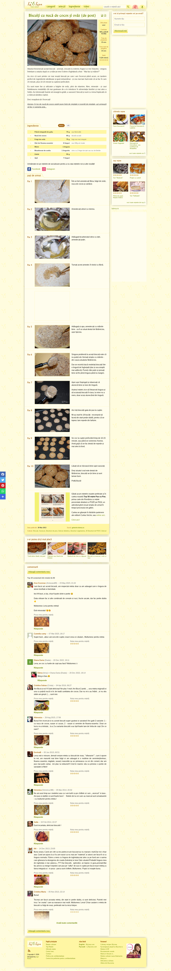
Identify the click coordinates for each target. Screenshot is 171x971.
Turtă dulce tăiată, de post (36, 556)
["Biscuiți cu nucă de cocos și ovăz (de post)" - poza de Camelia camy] (41, 648)
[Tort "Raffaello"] (137, 187)
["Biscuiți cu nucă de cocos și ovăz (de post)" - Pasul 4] (52, 275)
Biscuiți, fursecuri (39, 531)
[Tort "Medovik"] (120, 169)
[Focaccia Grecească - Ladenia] (137, 119)
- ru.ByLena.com (88, 947)
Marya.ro (103, 958)
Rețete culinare (51, 944)
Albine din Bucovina (107, 963)
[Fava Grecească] (120, 119)
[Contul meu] (142, 6)
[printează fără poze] (105, 15)
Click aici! (76, 520)
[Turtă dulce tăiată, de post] (37, 548)
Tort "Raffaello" (135, 196)
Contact (48, 954)
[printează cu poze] (102, 15)
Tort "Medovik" (118, 178)
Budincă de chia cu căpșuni (77, 556)
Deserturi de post (51, 531)
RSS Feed (29, 950)
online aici (100, 515)
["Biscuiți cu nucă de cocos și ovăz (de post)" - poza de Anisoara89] (41, 622)
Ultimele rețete (51, 949)
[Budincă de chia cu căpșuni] (77, 548)
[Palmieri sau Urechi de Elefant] (57, 548)
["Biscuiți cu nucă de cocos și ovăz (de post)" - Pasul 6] (52, 364)
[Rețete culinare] (34, 944)
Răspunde (38, 629)
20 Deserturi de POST (93, 531)
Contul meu (50, 951)
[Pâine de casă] (120, 187)
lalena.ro (115, 209)
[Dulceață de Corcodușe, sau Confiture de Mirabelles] (137, 137)
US (68, 125)
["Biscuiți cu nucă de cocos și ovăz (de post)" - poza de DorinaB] (41, 778)
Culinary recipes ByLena (109, 944)
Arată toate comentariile (66, 923)
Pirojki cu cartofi (135, 178)
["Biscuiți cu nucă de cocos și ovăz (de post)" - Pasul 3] (52, 247)
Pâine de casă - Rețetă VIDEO (118, 196)
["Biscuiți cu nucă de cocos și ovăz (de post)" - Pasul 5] (52, 336)
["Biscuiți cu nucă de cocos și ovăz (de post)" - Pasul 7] (52, 392)
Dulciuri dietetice (64, 531)
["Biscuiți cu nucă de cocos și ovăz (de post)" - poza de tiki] (41, 880)
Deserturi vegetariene (77, 531)
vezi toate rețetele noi (136, 153)
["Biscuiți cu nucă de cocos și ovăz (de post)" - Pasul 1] (52, 191)
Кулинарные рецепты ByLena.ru (112, 947)
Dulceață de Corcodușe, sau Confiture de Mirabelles (135, 145)
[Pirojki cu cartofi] (137, 169)
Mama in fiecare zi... (107, 954)
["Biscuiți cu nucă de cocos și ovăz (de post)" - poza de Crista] (41, 705)
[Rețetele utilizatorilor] (135, 6)
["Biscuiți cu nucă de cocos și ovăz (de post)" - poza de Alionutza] (41, 740)
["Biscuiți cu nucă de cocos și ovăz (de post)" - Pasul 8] (52, 420)
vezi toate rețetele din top (135, 202)
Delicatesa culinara (107, 961)
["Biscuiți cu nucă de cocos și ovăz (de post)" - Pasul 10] (52, 476)
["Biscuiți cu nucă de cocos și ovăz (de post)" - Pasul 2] (52, 219)
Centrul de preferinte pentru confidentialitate (60, 958)
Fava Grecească (118, 126)
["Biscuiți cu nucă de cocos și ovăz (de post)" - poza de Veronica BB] (41, 810)
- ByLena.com (86, 944)
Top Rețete (49, 947)
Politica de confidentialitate (55, 956)
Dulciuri (103, 531)
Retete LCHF (105, 949)
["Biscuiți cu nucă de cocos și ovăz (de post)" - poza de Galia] (41, 836)
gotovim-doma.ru (78, 527)
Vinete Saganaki (118, 143)
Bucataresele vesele (107, 951)
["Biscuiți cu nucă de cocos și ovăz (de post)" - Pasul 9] (52, 448)
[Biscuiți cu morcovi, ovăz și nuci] (97, 548)
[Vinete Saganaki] (120, 137)
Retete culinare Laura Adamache (111, 956)
